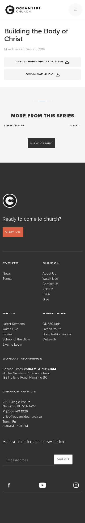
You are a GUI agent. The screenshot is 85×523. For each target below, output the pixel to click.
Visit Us (47, 289)
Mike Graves (13, 49)
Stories (7, 334)
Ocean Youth (51, 329)
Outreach (49, 339)
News (7, 273)
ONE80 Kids (51, 323)
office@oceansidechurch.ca (22, 416)
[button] (75, 10)
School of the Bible (16, 339)
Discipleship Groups (56, 334)
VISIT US (12, 232)
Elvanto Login (12, 344)
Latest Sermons (14, 323)
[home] (21, 10)
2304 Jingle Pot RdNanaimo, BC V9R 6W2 (19, 403)
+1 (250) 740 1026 (15, 411)
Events (7, 278)
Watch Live (50, 278)
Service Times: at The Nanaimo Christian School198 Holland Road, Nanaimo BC (29, 373)
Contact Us (50, 283)
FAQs (46, 294)
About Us (49, 273)
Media (9, 313)
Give (45, 299)
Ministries (54, 313)
